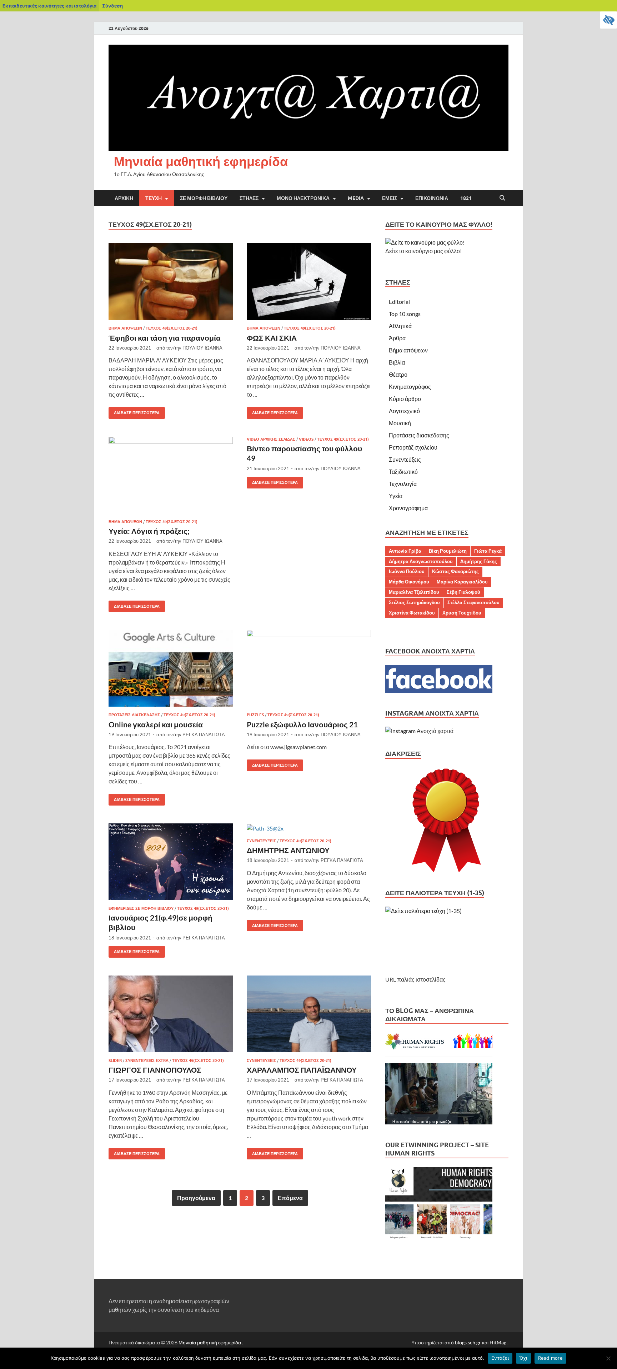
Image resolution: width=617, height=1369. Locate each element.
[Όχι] (608, 1358)
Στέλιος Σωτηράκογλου (414, 602)
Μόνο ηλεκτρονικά (303, 198)
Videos (306, 439)
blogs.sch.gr (468, 1342)
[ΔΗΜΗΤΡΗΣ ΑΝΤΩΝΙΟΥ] (309, 828)
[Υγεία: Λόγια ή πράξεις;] (171, 475)
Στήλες (249, 198)
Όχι (523, 1358)
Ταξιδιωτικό (403, 471)
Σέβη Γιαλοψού (463, 592)
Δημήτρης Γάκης (478, 561)
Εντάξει (500, 1358)
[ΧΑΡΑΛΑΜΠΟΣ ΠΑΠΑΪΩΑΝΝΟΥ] (309, 1014)
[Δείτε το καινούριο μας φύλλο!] (425, 242)
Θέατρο (398, 374)
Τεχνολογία (403, 483)
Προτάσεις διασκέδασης (134, 714)
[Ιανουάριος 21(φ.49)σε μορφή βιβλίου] (171, 861)
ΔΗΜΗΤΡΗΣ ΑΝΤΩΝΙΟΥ (288, 850)
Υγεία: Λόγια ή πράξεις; (149, 530)
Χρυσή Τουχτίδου (461, 613)
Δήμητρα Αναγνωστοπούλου (421, 561)
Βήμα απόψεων (125, 328)
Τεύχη (153, 198)
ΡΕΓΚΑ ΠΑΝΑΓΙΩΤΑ (203, 734)
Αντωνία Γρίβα (405, 551)
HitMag (498, 1342)
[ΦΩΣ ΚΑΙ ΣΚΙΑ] (309, 281)
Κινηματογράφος (410, 386)
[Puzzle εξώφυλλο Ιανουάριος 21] (309, 668)
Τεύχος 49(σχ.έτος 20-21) (171, 328)
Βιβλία (397, 362)
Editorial (399, 301)
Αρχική (124, 198)
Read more (550, 1358)
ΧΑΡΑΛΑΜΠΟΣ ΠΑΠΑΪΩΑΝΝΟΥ (302, 1069)
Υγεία (395, 495)
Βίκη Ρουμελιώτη (448, 551)
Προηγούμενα (196, 1197)
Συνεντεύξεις (261, 840)
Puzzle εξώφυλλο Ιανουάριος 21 (302, 724)
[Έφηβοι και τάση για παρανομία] (171, 281)
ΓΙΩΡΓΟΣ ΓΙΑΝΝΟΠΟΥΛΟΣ (155, 1069)
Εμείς (389, 198)
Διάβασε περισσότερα (134, 411)
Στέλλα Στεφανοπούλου (473, 602)
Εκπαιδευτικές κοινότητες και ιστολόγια (49, 6)
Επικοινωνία (431, 198)
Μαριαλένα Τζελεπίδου (414, 592)
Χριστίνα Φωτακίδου (412, 613)
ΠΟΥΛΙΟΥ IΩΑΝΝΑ (202, 348)
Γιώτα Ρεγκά (488, 551)
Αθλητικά (400, 325)
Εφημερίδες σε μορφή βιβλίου (141, 908)
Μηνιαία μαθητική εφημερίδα (201, 161)
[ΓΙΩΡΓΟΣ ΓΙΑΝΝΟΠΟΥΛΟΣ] (171, 1014)
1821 (466, 198)
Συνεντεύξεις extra (147, 1060)
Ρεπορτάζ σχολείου (413, 447)
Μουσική (400, 423)
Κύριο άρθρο (405, 398)
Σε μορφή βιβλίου (203, 198)
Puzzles (255, 714)
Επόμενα (290, 1197)
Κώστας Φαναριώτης (455, 571)
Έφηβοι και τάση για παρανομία (165, 337)
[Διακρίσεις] (446, 821)
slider (115, 1060)
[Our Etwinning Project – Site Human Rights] (438, 1238)
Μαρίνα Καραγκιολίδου (462, 582)
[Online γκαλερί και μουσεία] (171, 668)
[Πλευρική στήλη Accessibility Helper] (608, 20)
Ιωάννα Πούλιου (407, 571)
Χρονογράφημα (408, 508)
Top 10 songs (405, 313)
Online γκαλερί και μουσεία (156, 724)
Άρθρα (397, 338)
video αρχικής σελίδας (271, 439)
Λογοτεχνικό (404, 410)
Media (356, 198)
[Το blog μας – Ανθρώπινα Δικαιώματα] (438, 1122)
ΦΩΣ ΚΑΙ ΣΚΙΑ (272, 337)
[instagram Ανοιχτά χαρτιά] (419, 730)
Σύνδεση (112, 6)
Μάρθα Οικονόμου (409, 582)
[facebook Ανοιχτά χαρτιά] (438, 690)
